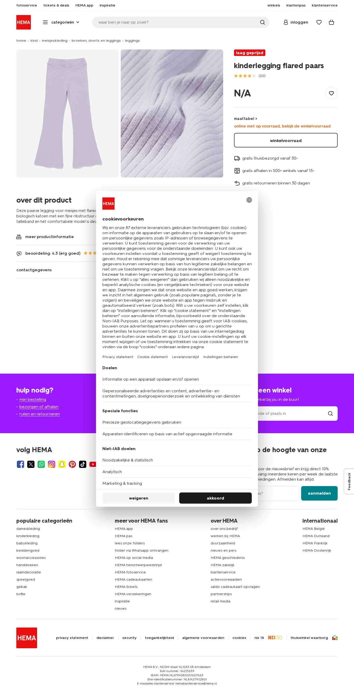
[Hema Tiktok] (82, 464)
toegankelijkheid (159, 638)
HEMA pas (123, 536)
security (129, 638)
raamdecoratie (28, 572)
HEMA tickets (126, 587)
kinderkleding (27, 536)
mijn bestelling (32, 399)
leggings (132, 40)
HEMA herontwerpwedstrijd (138, 565)
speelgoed (25, 579)
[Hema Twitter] (30, 464)
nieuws (120, 608)
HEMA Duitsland (316, 536)
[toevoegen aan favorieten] (331, 93)
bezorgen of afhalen (39, 406)
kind (34, 40)
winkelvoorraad (286, 140)
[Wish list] (319, 22)
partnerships (221, 594)
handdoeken (27, 565)
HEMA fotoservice (130, 572)
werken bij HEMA (225, 536)
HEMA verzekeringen (133, 594)
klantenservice (223, 572)
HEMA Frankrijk (315, 543)
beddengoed (27, 550)
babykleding (27, 543)
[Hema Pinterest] (72, 464)
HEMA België (313, 528)
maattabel (244, 118)
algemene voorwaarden (203, 638)
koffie (20, 594)
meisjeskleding (54, 40)
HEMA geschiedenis (228, 557)
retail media (220, 601)
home (21, 40)
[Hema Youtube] (93, 464)
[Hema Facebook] (20, 464)
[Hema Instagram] (51, 464)
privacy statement (72, 638)
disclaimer (105, 638)
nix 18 (259, 638)
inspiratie (122, 601)
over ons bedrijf (224, 528)
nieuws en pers (223, 550)
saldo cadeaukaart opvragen (235, 587)
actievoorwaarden (226, 579)
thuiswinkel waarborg (309, 638)
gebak (21, 587)
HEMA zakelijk (223, 565)
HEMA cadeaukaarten (133, 579)
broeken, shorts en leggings (96, 40)
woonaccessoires (31, 557)
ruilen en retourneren (39, 413)
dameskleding (28, 528)
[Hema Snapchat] (62, 464)
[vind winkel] (330, 413)
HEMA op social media (134, 557)
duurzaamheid (223, 543)
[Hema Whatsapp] (41, 464)
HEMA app (124, 528)
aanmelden (319, 493)
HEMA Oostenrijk (316, 550)
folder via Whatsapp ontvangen (141, 550)
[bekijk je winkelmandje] (331, 22)
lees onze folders (130, 543)
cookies (239, 638)
